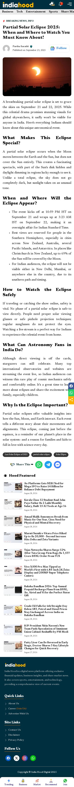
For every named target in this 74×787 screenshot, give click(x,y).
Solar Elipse (61, 455)
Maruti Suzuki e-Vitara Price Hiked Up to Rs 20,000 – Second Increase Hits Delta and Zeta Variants (45, 536)
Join (65, 785)
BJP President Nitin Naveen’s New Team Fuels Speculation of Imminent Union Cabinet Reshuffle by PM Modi (46, 629)
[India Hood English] (18, 5)
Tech (20, 11)
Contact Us (14, 730)
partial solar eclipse (41, 455)
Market (37, 785)
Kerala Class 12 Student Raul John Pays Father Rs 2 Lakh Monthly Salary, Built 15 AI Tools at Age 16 (45, 503)
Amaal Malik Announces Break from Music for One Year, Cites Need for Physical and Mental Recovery (46, 520)
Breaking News (16, 21)
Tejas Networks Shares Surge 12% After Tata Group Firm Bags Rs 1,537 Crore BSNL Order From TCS (47, 553)
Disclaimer (14, 735)
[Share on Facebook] (71, 385)
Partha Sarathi (21, 46)
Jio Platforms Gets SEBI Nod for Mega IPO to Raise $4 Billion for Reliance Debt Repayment (44, 486)
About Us (13, 703)
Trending (8, 785)
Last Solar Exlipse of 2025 (16, 455)
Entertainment (36, 11)
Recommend (51, 785)
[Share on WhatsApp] (71, 392)
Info (31, 21)
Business (7, 11)
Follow (61, 48)
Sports (53, 11)
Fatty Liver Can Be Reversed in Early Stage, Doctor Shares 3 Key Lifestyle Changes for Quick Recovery (46, 645)
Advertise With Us (18, 714)
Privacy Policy (16, 740)
